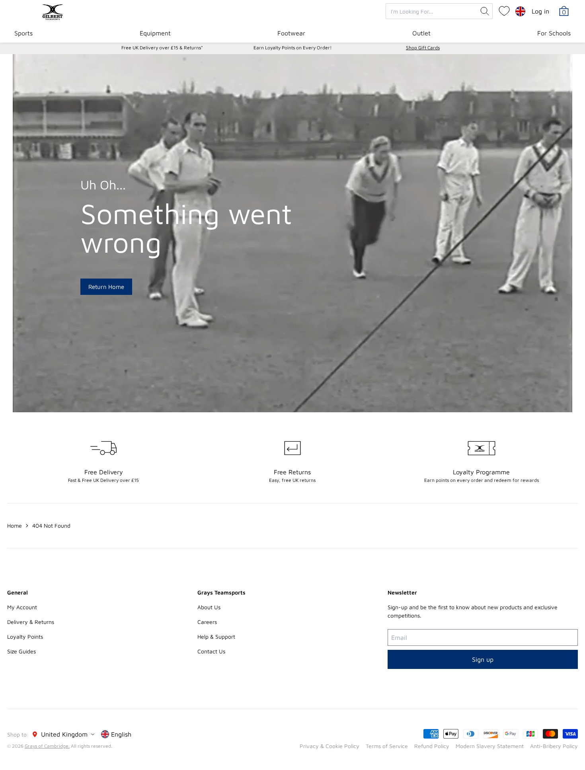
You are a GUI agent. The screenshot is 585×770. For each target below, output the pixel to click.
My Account (22, 607)
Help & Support (216, 636)
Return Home (106, 286)
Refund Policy (431, 746)
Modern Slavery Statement (490, 746)
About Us (208, 607)
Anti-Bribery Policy (554, 746)
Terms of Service (387, 746)
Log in (540, 11)
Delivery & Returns (30, 621)
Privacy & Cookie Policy (329, 746)
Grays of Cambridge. (47, 746)
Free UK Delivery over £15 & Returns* (162, 48)
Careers (207, 621)
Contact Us (211, 651)
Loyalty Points (25, 636)
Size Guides (21, 651)
